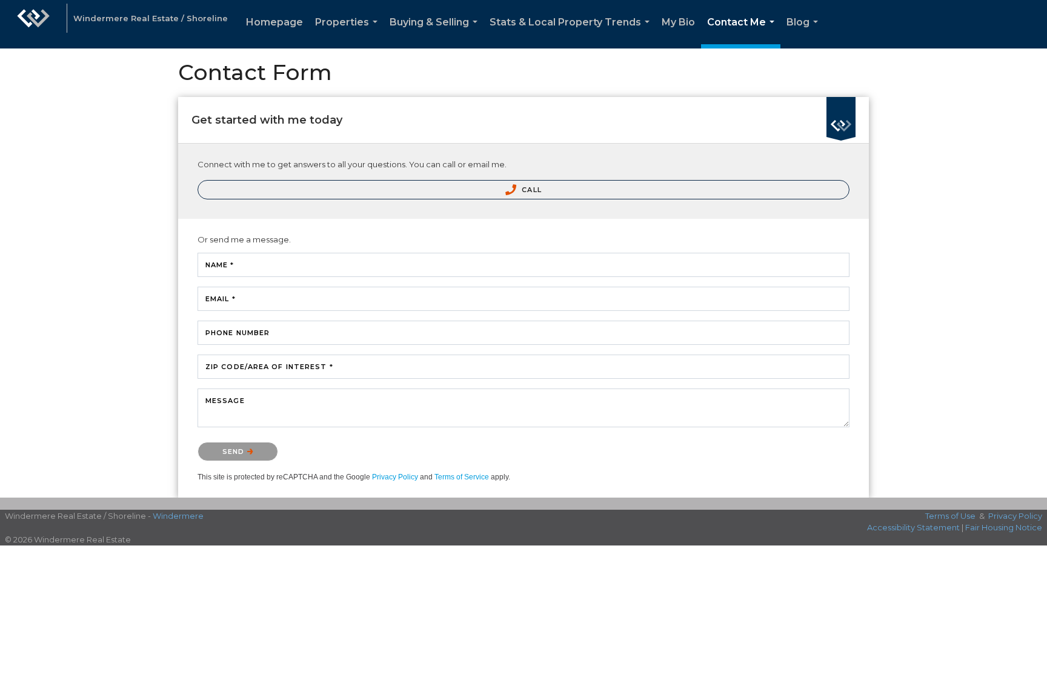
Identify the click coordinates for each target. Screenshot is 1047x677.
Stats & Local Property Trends (572, 32)
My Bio (678, 22)
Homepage (274, 22)
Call (530, 189)
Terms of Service (461, 477)
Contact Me (743, 32)
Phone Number (237, 332)
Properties (348, 32)
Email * (220, 299)
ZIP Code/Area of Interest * (269, 366)
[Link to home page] (33, 24)
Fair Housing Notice (1003, 527)
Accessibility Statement (913, 527)
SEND (234, 451)
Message (225, 400)
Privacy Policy (395, 477)
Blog (804, 32)
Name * (219, 265)
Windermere (178, 516)
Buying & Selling (436, 32)
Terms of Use (950, 516)
